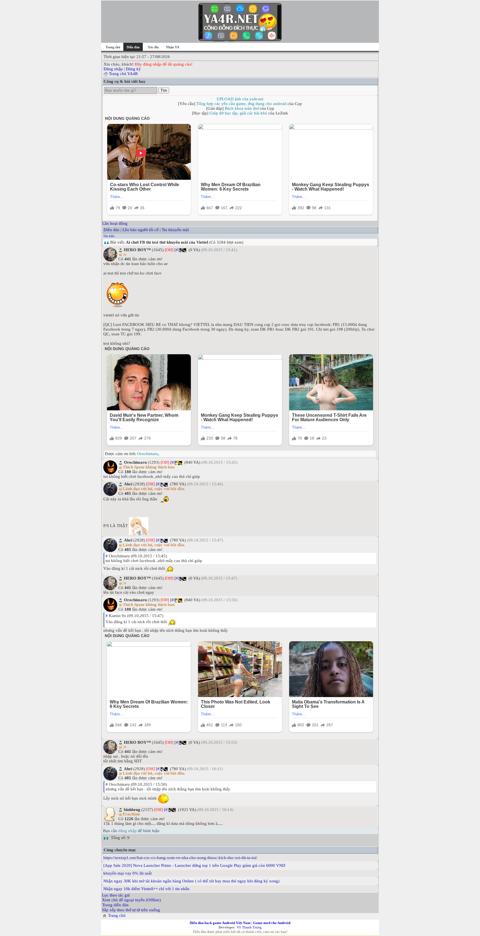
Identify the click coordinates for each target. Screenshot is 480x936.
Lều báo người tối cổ (140, 230)
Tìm (164, 90)
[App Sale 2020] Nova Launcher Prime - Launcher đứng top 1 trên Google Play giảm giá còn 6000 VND (194, 865)
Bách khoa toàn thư (242, 108)
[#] (176, 250)
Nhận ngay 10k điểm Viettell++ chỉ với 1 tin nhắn (146, 889)
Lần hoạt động (115, 223)
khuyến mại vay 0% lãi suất (127, 873)
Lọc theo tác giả (116, 895)
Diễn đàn (111, 230)
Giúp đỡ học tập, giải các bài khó (238, 113)
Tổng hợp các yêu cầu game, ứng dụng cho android (241, 103)
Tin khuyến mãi (175, 230)
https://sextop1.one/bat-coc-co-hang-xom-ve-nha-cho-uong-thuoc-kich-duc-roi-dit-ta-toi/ (180, 857)
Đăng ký (133, 69)
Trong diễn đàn (115, 905)
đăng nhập (127, 830)
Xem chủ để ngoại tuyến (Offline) (131, 900)
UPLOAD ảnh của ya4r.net (240, 99)
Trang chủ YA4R (123, 73)
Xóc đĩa (153, 47)
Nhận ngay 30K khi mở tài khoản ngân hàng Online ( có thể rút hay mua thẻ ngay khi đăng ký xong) (191, 881)
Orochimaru (147, 453)
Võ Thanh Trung (249, 927)
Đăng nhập (113, 69)
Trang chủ (113, 47)
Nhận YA (172, 47)
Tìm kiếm (108, 236)
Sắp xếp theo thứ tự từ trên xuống (131, 910)
